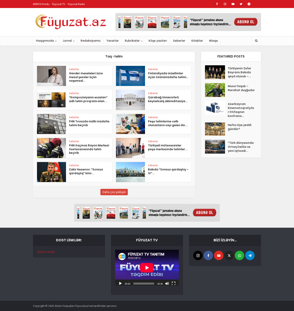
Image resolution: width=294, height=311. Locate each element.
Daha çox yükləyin (114, 192)
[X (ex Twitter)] (229, 255)
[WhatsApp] (239, 255)
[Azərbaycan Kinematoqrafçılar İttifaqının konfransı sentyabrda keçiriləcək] (216, 108)
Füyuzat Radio (76, 4)
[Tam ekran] (174, 283)
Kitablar (197, 41)
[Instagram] (198, 255)
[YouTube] (218, 255)
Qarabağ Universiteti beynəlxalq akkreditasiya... (168, 99)
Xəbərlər (179, 41)
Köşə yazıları (158, 41)
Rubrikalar (132, 41)
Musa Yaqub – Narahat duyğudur (241, 88)
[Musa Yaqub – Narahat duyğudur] (216, 90)
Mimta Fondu (46, 252)
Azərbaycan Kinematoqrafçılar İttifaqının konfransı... (241, 110)
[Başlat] (120, 283)
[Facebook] (208, 255)
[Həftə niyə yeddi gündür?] (216, 129)
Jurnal (67, 41)
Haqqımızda (45, 41)
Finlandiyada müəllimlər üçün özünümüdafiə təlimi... (168, 75)
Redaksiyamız (91, 41)
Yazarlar (113, 41)
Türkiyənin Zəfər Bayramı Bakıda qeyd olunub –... (239, 72)
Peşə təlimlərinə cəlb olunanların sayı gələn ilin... (167, 123)
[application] (147, 268)
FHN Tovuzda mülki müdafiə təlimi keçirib (89, 123)
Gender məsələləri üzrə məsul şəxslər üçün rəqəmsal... (86, 77)
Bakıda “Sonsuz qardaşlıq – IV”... (168, 171)
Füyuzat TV (58, 4)
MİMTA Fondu (41, 4)
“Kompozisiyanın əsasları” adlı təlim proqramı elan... (88, 99)
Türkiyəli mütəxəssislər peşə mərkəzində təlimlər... (167, 147)
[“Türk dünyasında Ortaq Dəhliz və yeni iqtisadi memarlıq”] (216, 147)
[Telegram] (250, 255)
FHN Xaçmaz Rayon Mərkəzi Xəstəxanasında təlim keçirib (89, 149)
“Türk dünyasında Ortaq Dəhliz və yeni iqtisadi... (241, 147)
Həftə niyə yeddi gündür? (239, 127)
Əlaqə (213, 41)
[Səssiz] (167, 283)
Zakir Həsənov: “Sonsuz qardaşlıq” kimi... (86, 171)
